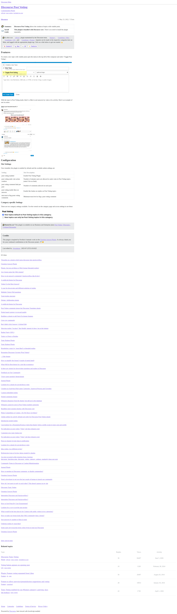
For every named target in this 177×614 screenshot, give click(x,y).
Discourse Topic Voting (8, 487)
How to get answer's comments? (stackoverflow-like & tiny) (20, 276)
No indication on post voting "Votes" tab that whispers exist (20, 429)
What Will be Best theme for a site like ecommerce (17, 364)
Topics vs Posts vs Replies (9, 336)
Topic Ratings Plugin (8, 340)
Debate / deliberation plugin (10, 300)
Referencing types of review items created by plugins (18, 453)
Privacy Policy (43, 606)
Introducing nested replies (9, 421)
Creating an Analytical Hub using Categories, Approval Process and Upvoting (26, 388)
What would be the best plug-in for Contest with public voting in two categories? (27, 511)
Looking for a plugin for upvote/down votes (15, 385)
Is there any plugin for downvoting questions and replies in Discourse (23, 368)
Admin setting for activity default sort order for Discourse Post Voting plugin (25, 417)
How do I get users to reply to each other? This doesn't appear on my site (24, 483)
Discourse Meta (6, 2)
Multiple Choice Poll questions (11, 292)
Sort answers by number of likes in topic (14, 519)
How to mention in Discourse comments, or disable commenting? (22, 471)
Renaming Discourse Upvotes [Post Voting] (15, 352)
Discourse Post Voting (14, 7)
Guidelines (19, 606)
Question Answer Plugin (48, 240)
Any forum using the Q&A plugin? (12, 272)
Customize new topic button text (11, 433)
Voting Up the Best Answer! (10, 284)
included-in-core (18, 13)
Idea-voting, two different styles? (11, 449)
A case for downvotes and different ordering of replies (18, 288)
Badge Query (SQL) (7, 332)
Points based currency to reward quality (14, 312)
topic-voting (14, 560)
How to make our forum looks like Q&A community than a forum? (22, 515)
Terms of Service (30, 606)
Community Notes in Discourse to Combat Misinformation (20, 463)
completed (10, 584)
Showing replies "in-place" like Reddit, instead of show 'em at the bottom (24, 328)
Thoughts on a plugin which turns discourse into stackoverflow (21, 260)
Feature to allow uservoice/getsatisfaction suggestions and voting (25, 582)
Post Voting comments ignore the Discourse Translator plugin (21, 308)
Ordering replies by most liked (11, 524)
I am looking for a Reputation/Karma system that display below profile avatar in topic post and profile (33, 425)
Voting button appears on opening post (15, 565)
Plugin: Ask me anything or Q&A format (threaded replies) (20, 268)
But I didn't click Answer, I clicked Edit (14, 324)
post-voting (9, 13)
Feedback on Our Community (10, 372)
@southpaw (16, 248)
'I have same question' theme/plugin (12, 376)
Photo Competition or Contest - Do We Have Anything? (19, 413)
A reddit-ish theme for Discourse (11, 280)
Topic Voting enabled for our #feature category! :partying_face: (24, 590)
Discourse (12, 611)
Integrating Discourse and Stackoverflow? (14, 495)
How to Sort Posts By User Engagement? (14, 503)
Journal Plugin (5, 381)
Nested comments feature (9, 397)
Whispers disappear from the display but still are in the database (21, 401)
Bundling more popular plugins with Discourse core (18, 409)
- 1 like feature (5, 356)
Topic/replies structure (8, 296)
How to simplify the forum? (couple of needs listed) (17, 360)
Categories (10, 606)
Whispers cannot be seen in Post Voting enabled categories (20, 405)
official (3, 13)
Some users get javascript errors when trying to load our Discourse (22, 528)
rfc (7, 576)
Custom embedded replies (9, 393)
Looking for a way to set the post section (14, 507)
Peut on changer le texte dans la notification (15, 441)
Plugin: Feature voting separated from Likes (17, 573)
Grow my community (8, 320)
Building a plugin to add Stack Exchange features (17, 316)
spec (10, 576)
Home (3, 606)
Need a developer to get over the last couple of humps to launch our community (26, 479)
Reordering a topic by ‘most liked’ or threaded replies (18, 348)
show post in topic (7, 541)
